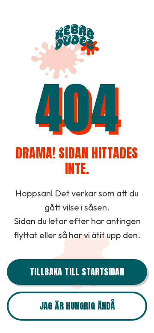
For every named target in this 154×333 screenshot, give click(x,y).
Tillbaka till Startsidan (77, 271)
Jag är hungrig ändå (77, 306)
